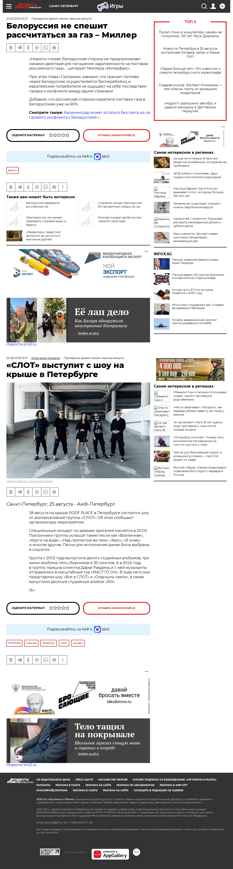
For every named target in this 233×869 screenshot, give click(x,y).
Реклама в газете (68, 785)
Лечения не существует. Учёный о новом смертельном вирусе (197, 205)
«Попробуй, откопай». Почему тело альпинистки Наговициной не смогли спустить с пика (198, 441)
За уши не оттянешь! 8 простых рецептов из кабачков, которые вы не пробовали (199, 162)
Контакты (43, 785)
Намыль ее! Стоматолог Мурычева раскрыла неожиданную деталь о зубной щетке (197, 222)
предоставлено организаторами (29, 481)
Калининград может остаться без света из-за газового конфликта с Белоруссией (89, 115)
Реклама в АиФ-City (173, 785)
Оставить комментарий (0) (116, 135)
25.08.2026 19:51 (17, 358)
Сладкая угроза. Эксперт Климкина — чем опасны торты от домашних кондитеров (190, 89)
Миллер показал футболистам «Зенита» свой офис (119, 219)
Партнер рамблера (75, 852)
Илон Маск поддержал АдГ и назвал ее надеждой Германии (198, 306)
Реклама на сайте (98, 785)
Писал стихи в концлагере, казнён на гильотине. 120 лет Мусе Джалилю (190, 34)
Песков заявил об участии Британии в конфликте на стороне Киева (198, 276)
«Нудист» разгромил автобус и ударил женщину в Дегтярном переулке (190, 107)
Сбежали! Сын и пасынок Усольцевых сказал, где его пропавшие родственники (200, 395)
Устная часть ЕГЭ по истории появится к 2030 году (192, 291)
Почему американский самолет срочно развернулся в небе (194, 321)
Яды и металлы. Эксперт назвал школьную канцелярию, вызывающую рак (195, 237)
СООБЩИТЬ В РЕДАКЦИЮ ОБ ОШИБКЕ (158, 790)
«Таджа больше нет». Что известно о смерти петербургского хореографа (190, 71)
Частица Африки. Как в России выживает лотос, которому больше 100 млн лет (198, 192)
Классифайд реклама (52, 790)
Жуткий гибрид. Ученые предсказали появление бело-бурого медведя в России (199, 471)
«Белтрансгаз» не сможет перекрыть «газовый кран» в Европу (46, 221)
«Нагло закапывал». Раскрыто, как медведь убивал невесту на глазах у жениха (198, 411)
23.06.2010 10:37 (17, 18)
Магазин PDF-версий (112, 779)
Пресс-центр (84, 779)
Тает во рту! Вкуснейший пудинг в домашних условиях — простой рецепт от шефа (197, 456)
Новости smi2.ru (21, 344)
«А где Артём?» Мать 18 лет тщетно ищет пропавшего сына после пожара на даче (198, 426)
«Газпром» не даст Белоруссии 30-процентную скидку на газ (120, 204)
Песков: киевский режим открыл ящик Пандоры (195, 261)
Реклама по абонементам (135, 785)
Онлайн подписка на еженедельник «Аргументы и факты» (175, 779)
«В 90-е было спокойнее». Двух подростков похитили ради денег (197, 175)
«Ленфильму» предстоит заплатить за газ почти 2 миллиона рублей (43, 235)
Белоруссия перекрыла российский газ (43, 204)
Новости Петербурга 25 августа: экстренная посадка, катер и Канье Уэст (190, 52)
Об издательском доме (53, 779)
